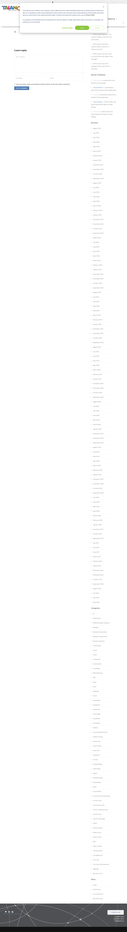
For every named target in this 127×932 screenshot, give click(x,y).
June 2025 (96, 137)
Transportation (98, 850)
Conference (96, 659)
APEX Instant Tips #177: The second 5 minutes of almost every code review (101, 36)
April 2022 (96, 310)
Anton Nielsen (97, 87)
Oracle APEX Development (101, 796)
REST (94, 841)
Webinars (96, 869)
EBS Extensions (98, 673)
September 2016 (98, 584)
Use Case (96, 860)
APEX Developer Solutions (101, 623)
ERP (94, 677)
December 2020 (98, 383)
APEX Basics (97, 618)
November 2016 (98, 575)
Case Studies (97, 645)
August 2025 (97, 128)
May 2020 (96, 415)
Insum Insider (97, 746)
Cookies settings (67, 28)
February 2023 (97, 265)
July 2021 (96, 351)
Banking (95, 627)
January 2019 (97, 474)
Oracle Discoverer (99, 805)
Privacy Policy (90, 15)
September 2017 (98, 538)
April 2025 (96, 146)
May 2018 (96, 506)
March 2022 (97, 315)
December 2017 (98, 529)
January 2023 (97, 269)
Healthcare (96, 705)
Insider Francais (98, 737)
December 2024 (98, 165)
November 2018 (98, 484)
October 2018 (97, 488)
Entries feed (97, 889)
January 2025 (97, 160)
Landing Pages (97, 764)
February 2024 (97, 210)
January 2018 (97, 525)
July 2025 (96, 133)
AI (93, 614)
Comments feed (98, 894)
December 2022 (98, 274)
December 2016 (98, 570)
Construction (97, 664)
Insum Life (96, 750)
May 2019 (96, 456)
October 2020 (97, 392)
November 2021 (98, 333)
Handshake (96, 700)
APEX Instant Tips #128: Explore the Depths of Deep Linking (103, 104)
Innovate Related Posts (100, 732)
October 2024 (97, 174)
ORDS (95, 823)
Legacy (95, 773)
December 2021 (98, 329)
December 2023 (98, 219)
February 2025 (97, 155)
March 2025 (97, 151)
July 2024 (96, 187)
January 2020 (97, 429)
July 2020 (96, 406)
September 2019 (98, 443)
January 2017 (97, 566)
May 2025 (96, 142)
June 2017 (96, 547)
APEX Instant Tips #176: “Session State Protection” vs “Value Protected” (100, 46)
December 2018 (98, 479)
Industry (95, 727)
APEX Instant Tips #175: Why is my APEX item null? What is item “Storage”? (102, 56)
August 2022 (97, 292)
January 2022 (97, 324)
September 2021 (98, 342)
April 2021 (96, 365)
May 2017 (96, 552)
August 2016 (97, 588)
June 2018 (96, 502)
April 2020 (96, 420)
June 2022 (96, 301)
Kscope (95, 759)
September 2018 (98, 493)
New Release (97, 782)
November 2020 (98, 388)
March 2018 (97, 515)
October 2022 (97, 283)
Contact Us (114, 2)
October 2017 (97, 534)
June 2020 (96, 411)
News (95, 787)
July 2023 (96, 242)
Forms (95, 696)
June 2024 (96, 192)
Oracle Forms (97, 814)
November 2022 (98, 279)
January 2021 (97, 379)
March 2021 (97, 370)
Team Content (97, 846)
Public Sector (97, 832)
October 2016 (97, 579)
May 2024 (96, 197)
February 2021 (97, 374)
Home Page (96, 714)
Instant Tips (97, 741)
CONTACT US (115, 912)
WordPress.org (98, 898)
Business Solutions (99, 641)
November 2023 (98, 224)
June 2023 (96, 247)
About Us (111, 19)
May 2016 (96, 602)
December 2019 (98, 433)
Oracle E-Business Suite (100, 809)
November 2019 (98, 438)
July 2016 (96, 593)
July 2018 (96, 497)
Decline (97, 28)
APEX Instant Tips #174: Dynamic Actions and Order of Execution (100, 66)
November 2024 (98, 169)
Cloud (95, 650)
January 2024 (97, 215)
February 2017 (97, 561)
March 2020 (97, 424)
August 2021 (97, 347)
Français (122, 2)
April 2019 (96, 461)
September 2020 (98, 397)
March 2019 (97, 465)
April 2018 (96, 511)
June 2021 (96, 356)
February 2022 (97, 320)
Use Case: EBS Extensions (101, 864)
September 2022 (98, 288)
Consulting (96, 668)
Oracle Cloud (97, 800)
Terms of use (17, 914)
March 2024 (97, 206)
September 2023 (98, 233)
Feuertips (96, 691)
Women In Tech (98, 873)
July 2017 (96, 543)
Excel (94, 682)
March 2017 (97, 556)
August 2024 (97, 183)
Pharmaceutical (98, 828)
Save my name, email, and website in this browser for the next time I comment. (43, 84)
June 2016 (96, 597)
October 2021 (97, 338)
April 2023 (96, 256)
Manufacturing (97, 778)
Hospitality (96, 718)
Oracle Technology (99, 819)
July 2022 (96, 297)
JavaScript (96, 755)
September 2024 (98, 178)
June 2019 (96, 452)
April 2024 (96, 201)
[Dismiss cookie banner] (103, 7)
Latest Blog (96, 768)
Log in (95, 885)
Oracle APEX (97, 791)
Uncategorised (97, 855)
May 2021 (96, 361)
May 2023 (96, 251)
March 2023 (97, 260)
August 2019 (97, 447)
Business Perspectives (100, 632)
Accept (82, 28)
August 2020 (97, 402)
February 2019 (97, 470)
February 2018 (97, 520)
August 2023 (97, 238)
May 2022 (96, 306)
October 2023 (97, 228)
